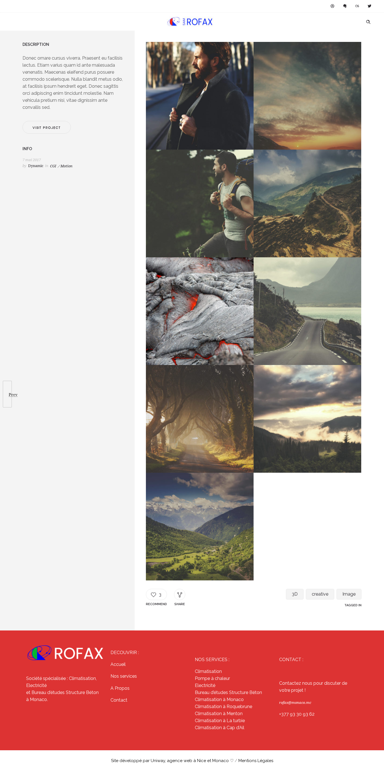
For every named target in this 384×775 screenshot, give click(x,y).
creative (320, 594)
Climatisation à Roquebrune (223, 706)
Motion (66, 166)
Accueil (118, 664)
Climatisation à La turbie (220, 720)
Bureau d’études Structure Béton (228, 692)
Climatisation (208, 671)
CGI (53, 166)
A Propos (120, 688)
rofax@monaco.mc (295, 702)
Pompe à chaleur (212, 678)
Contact (118, 700)
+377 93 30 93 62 (297, 714)
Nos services (123, 676)
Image (349, 594)
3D (295, 594)
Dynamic (35, 166)
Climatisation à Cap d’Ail (219, 727)
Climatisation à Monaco (219, 699)
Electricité (205, 685)
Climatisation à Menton (219, 713)
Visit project (47, 127)
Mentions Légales (255, 760)
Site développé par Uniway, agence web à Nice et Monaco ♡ (173, 760)
